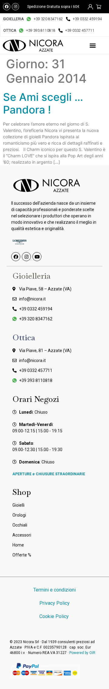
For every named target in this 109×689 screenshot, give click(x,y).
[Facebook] (6, 6)
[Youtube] (36, 256)
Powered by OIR (82, 653)
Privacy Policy (54, 603)
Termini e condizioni (54, 590)
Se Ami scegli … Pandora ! (43, 103)
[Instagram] (15, 6)
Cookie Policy (54, 616)
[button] (93, 45)
